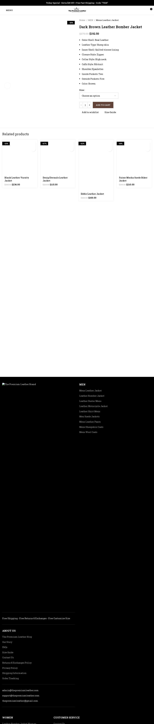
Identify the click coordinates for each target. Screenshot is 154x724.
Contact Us (8, 657)
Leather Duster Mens (90, 401)
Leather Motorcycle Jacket (93, 406)
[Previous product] (144, 20)
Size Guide (7, 652)
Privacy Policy (10, 668)
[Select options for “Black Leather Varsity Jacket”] (33, 143)
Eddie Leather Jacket (92, 193)
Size (81, 90)
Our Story (7, 642)
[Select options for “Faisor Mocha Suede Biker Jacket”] (147, 143)
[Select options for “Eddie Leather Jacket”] (109, 143)
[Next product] (150, 20)
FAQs (4, 647)
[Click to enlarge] (8, 86)
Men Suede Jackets (89, 416)
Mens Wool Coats (88, 432)
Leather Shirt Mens (89, 411)
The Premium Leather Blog (17, 636)
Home (82, 20)
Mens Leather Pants (90, 421)
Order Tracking (10, 678)
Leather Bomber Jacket (91, 395)
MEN (91, 20)
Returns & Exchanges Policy (17, 662)
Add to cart (103, 105)
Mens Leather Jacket (107, 20)
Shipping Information (14, 673)
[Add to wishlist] (33, 148)
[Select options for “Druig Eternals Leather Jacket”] (71, 143)
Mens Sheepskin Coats (91, 427)
